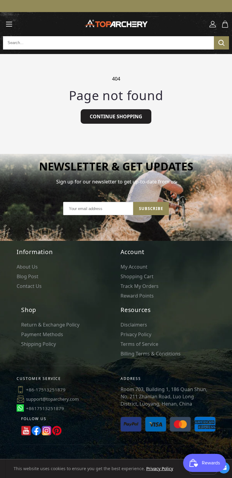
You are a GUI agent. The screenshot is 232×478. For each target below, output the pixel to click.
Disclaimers (134, 324)
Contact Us (29, 286)
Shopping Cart (137, 276)
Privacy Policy (136, 334)
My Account (134, 266)
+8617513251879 (45, 408)
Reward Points (137, 295)
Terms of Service (139, 344)
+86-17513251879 (46, 390)
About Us (27, 266)
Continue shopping (116, 116)
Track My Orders (140, 286)
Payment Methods (42, 334)
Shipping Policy (38, 344)
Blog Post (27, 276)
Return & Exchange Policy (50, 324)
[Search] (221, 42)
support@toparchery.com (52, 399)
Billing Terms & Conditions (151, 353)
